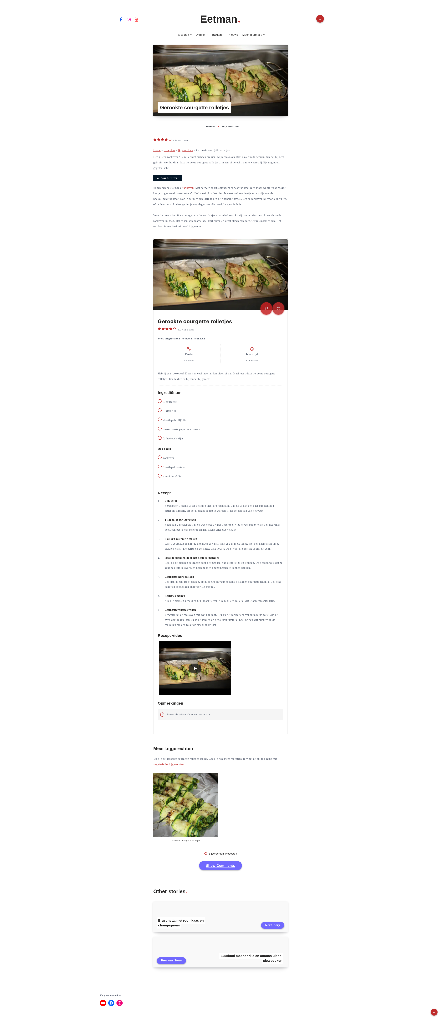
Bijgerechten (185, 150)
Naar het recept (170, 178)
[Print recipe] (278, 308)
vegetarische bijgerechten (168, 764)
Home (157, 150)
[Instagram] (129, 19)
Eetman (218, 19)
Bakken (217, 34)
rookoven (188, 187)
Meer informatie (252, 34)
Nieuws (233, 34)
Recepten (183, 34)
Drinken (201, 34)
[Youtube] (137, 19)
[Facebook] (120, 19)
